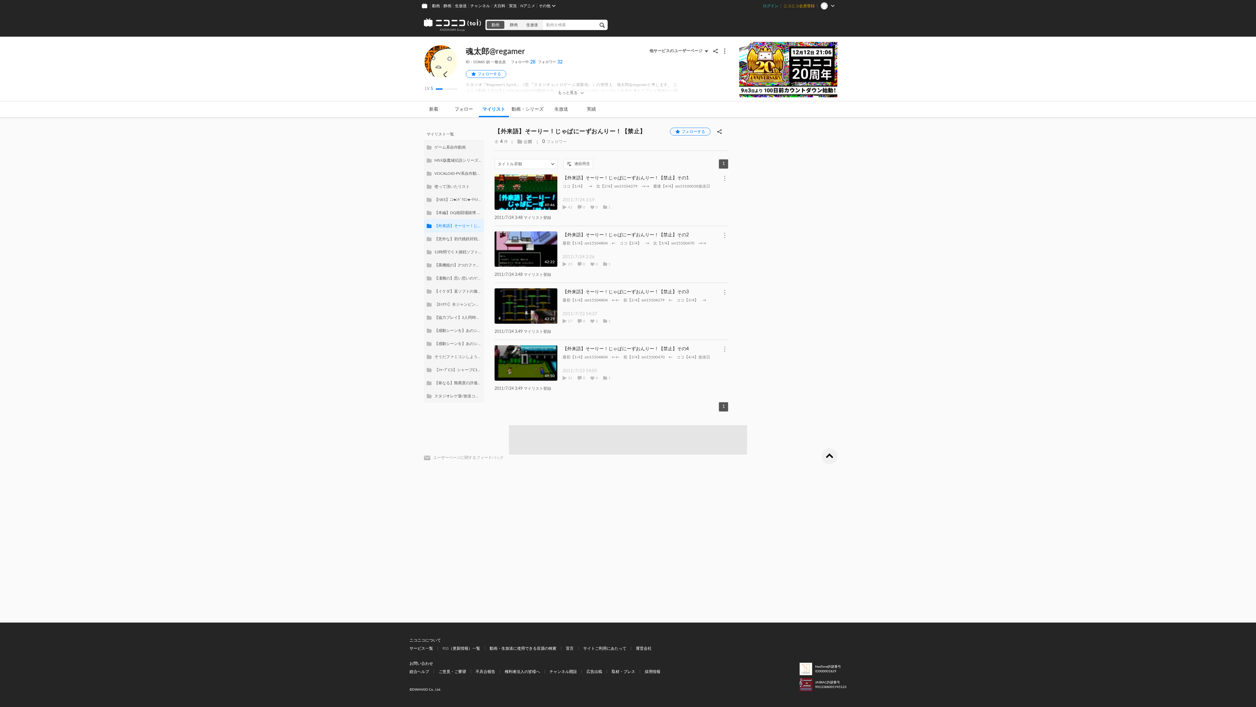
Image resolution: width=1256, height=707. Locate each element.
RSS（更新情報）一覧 (461, 648)
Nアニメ (527, 6)
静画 (447, 6)
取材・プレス (623, 672)
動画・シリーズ (528, 109)
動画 (436, 6)
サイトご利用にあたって (604, 648)
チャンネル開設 (563, 672)
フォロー (464, 109)
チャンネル (480, 6)
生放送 (461, 6)
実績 (591, 109)
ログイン (770, 6)
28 (523, 62)
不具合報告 (485, 672)
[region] (454, 265)
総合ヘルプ (419, 672)
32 (550, 62)
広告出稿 (594, 672)
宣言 (570, 648)
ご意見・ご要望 (452, 672)
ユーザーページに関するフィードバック (468, 458)
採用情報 (652, 672)
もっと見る (568, 93)
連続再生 (582, 164)
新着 (433, 109)
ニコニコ (452, 24)
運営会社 (644, 648)
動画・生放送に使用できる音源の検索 (523, 648)
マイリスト (493, 109)
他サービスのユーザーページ (676, 51)
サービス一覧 (421, 648)
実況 (513, 6)
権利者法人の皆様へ (522, 672)
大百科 (499, 6)
